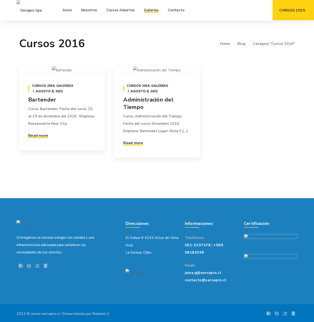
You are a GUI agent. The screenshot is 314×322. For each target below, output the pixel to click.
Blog (241, 43)
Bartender (42, 99)
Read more (38, 135)
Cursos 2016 (43, 86)
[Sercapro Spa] (29, 10)
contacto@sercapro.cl (205, 280)
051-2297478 (198, 245)
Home (225, 43)
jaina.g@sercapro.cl (203, 272)
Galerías (64, 86)
